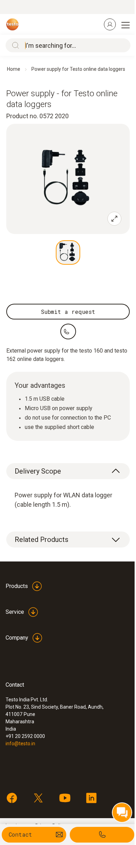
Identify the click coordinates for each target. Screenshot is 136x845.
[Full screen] (114, 219)
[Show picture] (68, 252)
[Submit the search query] (14, 45)
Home (13, 69)
